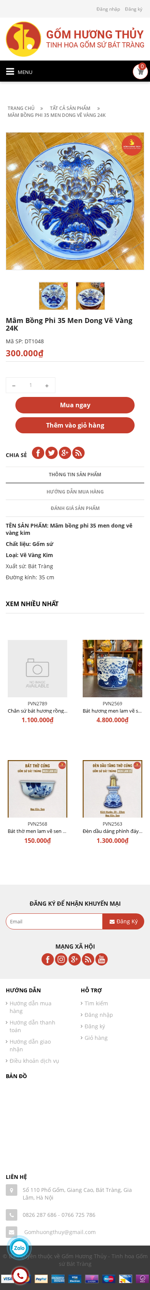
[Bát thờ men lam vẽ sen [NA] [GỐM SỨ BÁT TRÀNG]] (37, 791)
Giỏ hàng (96, 1037)
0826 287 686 (40, 1214)
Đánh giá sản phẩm (75, 508)
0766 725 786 (78, 1214)
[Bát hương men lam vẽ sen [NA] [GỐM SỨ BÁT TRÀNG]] (112, 671)
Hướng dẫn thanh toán (32, 1026)
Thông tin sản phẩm (75, 474)
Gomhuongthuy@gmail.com (60, 1232)
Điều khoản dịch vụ (34, 1060)
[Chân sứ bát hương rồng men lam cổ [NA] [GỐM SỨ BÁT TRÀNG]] (37, 671)
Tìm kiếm (96, 1003)
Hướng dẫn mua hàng (75, 491)
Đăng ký (133, 9)
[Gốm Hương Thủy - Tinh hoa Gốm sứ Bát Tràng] (75, 38)
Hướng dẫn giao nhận (30, 1045)
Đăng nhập (108, 9)
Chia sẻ (16, 455)
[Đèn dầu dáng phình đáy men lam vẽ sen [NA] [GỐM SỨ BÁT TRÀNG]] (112, 791)
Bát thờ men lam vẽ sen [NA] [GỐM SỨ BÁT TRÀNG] (65, 831)
